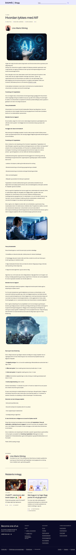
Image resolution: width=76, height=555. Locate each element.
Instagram (66, 549)
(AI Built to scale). (32, 82)
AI (35, 21)
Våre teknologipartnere (46, 538)
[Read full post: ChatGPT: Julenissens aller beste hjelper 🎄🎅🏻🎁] (15, 485)
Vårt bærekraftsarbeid (46, 535)
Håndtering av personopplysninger (16, 549)
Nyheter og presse (45, 533)
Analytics (9, 21)
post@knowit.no (29, 533)
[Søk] (68, 3)
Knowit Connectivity (63, 535)
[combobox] (52, 3)
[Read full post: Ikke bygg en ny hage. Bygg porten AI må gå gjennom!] (38, 485)
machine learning (18, 21)
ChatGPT (16, 505)
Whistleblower (29, 549)
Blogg (17, 3)
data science (29, 21)
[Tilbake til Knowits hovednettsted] (9, 3)
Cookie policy (4, 549)
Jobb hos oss (5, 534)
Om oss (43, 528)
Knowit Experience (63, 530)
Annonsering (32, 510)
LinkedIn (59, 549)
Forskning (44, 530)
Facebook (73, 549)
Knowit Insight (62, 533)
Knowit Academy (45, 542)
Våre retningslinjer (45, 540)
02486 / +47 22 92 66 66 (31, 530)
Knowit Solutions (63, 528)
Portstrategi (35, 509)
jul (7, 505)
